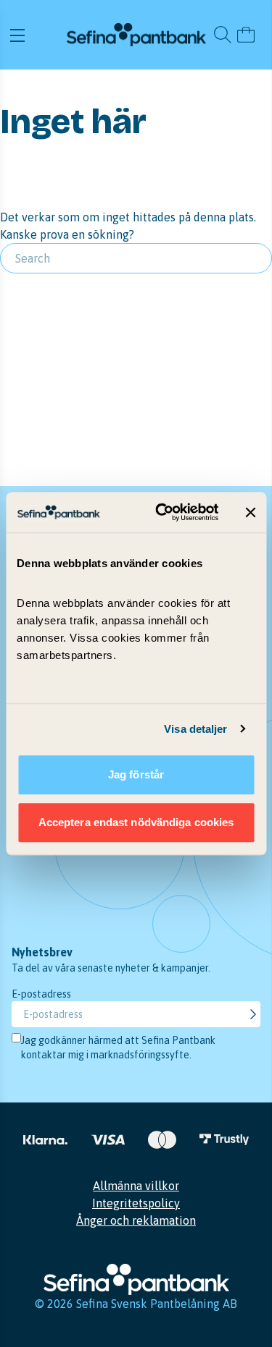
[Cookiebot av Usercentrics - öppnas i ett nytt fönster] (162, 512)
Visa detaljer (195, 729)
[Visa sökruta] (222, 34)
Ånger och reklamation (136, 1220)
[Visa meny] (36, 34)
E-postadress (41, 994)
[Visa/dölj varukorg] (246, 34)
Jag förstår (136, 774)
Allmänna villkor (136, 1185)
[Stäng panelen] (250, 512)
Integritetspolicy (136, 1203)
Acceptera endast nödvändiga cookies (136, 822)
